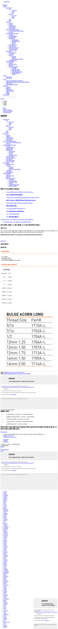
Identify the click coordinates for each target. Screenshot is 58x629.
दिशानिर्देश (5, 5)
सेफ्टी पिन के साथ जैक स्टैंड (17, 59)
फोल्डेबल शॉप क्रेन (13, 60)
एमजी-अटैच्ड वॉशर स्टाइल (17, 72)
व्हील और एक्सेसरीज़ (10, 61)
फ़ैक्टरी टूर (8, 88)
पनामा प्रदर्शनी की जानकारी (11, 84)
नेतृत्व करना (14, 10)
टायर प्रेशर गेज (12, 46)
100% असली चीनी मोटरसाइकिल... (14, 195)
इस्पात (13, 11)
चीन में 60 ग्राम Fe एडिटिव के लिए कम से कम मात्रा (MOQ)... (21, 200)
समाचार (5, 75)
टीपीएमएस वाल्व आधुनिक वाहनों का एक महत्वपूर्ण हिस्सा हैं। (18, 82)
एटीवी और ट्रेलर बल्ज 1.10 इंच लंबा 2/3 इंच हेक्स (14, 372)
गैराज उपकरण (9, 51)
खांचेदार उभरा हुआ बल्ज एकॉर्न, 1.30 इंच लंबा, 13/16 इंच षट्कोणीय (17, 373)
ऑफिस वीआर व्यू (9, 89)
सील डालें (14, 42)
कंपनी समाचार (9, 77)
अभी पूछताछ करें (4, 432)
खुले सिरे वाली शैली (16, 73)
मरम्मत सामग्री (12, 38)
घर (4, 4)
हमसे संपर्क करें (6, 95)
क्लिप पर (11, 14)
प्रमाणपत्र (8, 87)
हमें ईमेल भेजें (3, 241)
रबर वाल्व (11, 23)
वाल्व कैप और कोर (12, 27)
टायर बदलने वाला (12, 52)
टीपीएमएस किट (12, 25)
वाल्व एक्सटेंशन (12, 28)
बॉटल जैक (14, 56)
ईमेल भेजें (2, 447)
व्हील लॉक (11, 65)
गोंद (9, 9)
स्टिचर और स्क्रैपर (13, 45)
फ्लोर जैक (14, 57)
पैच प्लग (13, 43)
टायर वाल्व (8, 22)
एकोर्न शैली (14, 68)
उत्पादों (4, 6)
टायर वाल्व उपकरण (13, 50)
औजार (10, 20)
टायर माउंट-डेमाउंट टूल (13, 47)
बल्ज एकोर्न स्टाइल (15, 69)
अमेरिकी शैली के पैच (16, 41)
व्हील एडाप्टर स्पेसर (13, 64)
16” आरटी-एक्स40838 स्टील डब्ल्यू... (15, 211)
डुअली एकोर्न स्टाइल (16, 70)
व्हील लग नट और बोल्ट (13, 66)
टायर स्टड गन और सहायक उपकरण (16, 31)
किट (10, 19)
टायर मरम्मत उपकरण (13, 49)
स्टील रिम (11, 63)
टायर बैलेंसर (11, 54)
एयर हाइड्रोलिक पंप (13, 36)
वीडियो (7, 92)
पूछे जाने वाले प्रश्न (10, 91)
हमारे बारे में (5, 86)
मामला (4, 79)
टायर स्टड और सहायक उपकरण (12, 29)
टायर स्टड (11, 32)
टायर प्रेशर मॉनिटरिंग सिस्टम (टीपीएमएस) (14, 80)
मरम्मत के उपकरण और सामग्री (12, 33)
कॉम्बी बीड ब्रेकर (12, 37)
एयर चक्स (11, 34)
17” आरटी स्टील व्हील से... (12, 217)
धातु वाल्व (11, 24)
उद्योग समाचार (9, 78)
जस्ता (13, 13)
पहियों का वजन (9, 83)
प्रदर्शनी (7, 93)
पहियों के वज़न (9, 8)
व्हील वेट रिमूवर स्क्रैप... (11, 206)
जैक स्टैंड (11, 55)
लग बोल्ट (13, 74)
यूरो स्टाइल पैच (15, 40)
